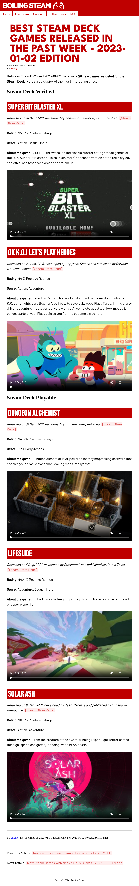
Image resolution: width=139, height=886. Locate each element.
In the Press (57, 14)
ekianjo (14, 68)
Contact (39, 14)
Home (6, 14)
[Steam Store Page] (47, 269)
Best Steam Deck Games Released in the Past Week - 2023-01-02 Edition (68, 44)
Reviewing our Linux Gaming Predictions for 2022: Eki (72, 853)
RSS (73, 14)
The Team (22, 14)
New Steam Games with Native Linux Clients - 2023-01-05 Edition (74, 863)
